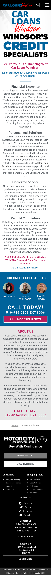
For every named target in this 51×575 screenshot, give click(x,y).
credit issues (25, 373)
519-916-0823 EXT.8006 (25, 312)
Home (15, 425)
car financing (40, 385)
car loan (19, 156)
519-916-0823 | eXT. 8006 (25, 415)
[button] (47, 5)
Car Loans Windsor (16, 335)
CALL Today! (25, 307)
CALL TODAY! (25, 411)
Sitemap (10, 573)
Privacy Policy (22, 573)
